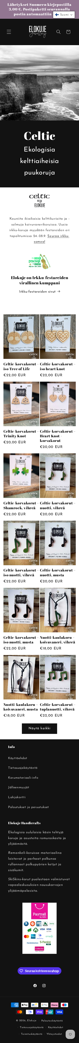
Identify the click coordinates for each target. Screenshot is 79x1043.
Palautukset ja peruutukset (28, 807)
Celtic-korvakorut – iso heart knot (57, 366)
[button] (9, 32)
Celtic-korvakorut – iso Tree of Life (21, 366)
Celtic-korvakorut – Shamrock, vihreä (21, 505)
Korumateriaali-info (23, 777)
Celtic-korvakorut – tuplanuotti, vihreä (57, 707)
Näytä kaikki (39, 728)
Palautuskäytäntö (52, 1021)
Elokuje (31, 1021)
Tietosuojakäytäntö (22, 768)
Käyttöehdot (17, 758)
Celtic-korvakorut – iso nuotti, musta (21, 639)
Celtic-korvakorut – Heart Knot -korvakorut (57, 436)
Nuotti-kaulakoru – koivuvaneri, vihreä (57, 639)
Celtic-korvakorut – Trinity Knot (21, 433)
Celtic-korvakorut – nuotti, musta (57, 572)
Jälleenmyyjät (18, 787)
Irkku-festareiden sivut (37, 291)
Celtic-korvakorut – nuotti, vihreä (57, 505)
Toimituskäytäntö (31, 1034)
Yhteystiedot (54, 1034)
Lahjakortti (17, 797)
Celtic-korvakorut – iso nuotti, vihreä (21, 572)
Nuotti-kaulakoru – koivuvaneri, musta (20, 707)
